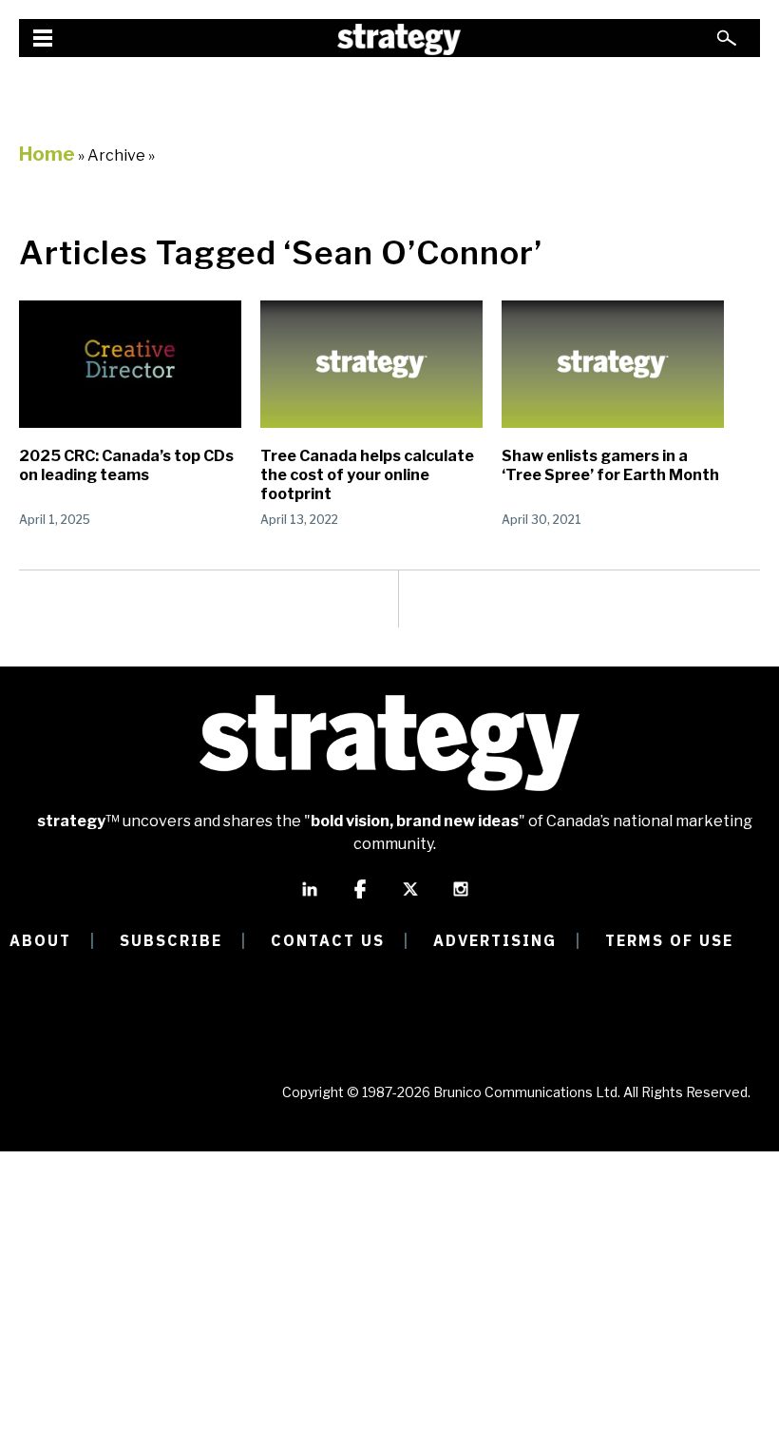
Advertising (495, 940)
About (40, 940)
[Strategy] (399, 39)
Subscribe (171, 940)
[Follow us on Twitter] (410, 897)
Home (47, 154)
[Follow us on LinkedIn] (309, 897)
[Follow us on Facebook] (360, 897)
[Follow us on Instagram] (460, 897)
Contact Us (328, 940)
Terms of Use (669, 940)
